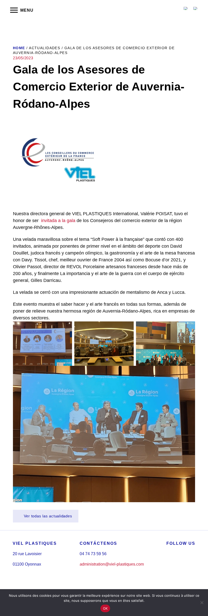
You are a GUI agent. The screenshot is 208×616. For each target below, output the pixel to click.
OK (105, 608)
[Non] (201, 602)
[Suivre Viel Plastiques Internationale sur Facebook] (167, 565)
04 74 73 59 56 (93, 553)
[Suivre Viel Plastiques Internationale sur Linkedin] (179, 565)
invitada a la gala (58, 220)
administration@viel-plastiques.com (112, 564)
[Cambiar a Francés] (195, 8)
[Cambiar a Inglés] (186, 8)
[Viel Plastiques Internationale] (104, 10)
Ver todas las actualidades (47, 516)
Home (19, 48)
